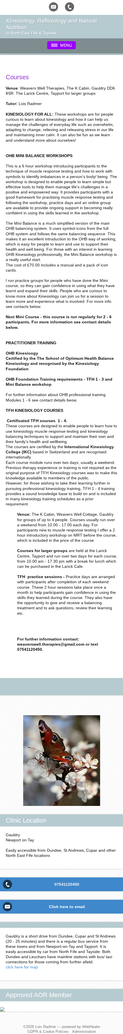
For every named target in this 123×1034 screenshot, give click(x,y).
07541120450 (66, 884)
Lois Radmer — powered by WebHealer (67, 1027)
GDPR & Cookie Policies (48, 1031)
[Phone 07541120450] (69, 7)
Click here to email (67, 906)
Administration (84, 1031)
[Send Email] (53, 7)
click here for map (22, 967)
